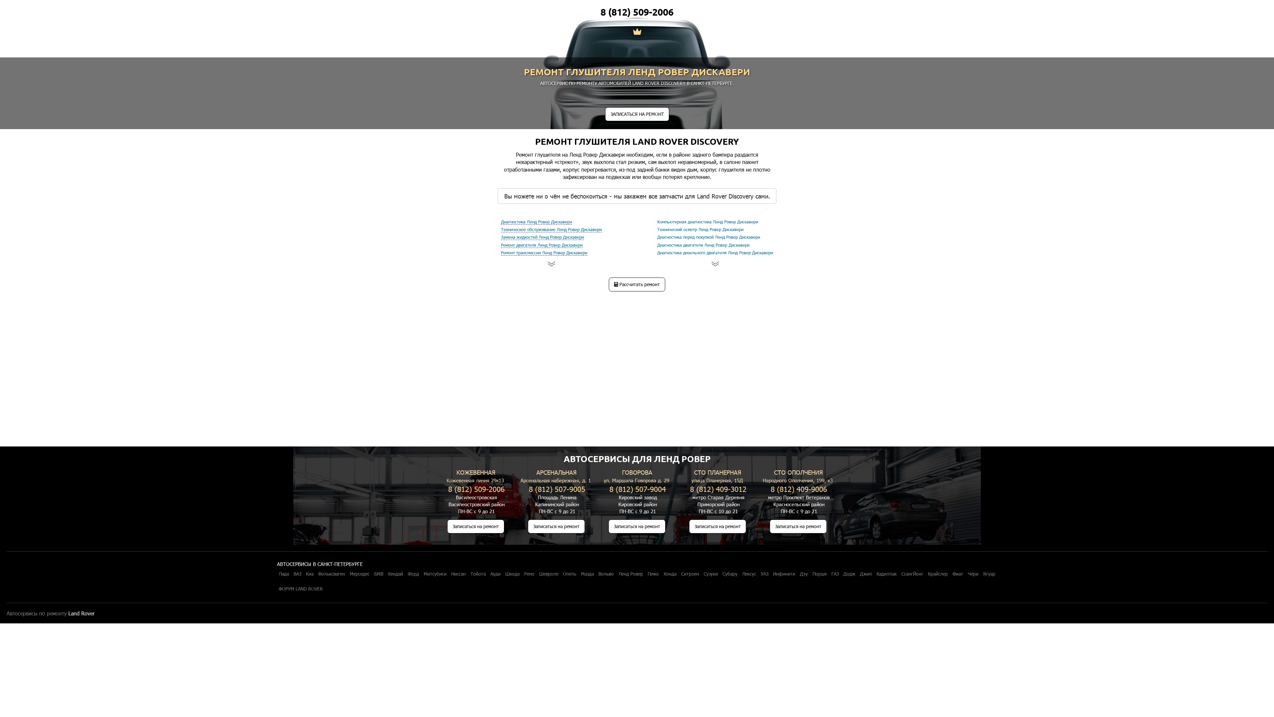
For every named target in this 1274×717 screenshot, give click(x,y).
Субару (730, 574)
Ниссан (458, 574)
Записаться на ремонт (476, 526)
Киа (310, 574)
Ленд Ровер (630, 574)
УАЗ (764, 574)
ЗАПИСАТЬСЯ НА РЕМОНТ (637, 114)
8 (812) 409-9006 (799, 488)
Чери (973, 574)
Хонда (670, 574)
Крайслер (938, 574)
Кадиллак (887, 574)
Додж (849, 574)
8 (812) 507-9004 (637, 488)
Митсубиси (435, 574)
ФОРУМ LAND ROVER (301, 589)
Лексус (749, 574)
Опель (569, 574)
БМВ (378, 574)
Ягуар (989, 574)
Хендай (395, 574)
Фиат (958, 574)
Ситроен (690, 574)
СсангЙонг (912, 574)
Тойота (478, 574)
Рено (529, 574)
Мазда (587, 574)
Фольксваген (331, 574)
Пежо (653, 574)
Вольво (606, 574)
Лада (284, 574)
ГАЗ (835, 574)
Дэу (804, 574)
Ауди (495, 574)
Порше (820, 574)
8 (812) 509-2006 (637, 12)
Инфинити (784, 574)
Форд (413, 574)
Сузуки (711, 574)
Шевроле (548, 574)
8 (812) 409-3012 (718, 488)
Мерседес (360, 574)
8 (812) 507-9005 (557, 488)
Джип (866, 574)
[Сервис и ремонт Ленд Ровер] (637, 32)
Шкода (512, 574)
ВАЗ (297, 574)
